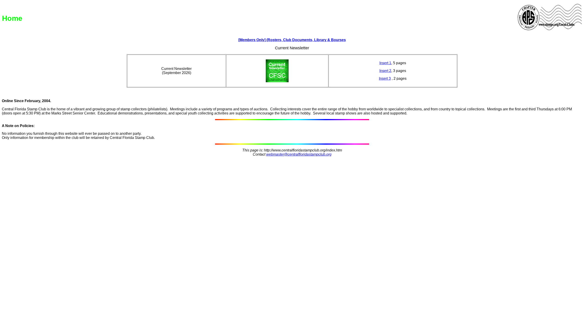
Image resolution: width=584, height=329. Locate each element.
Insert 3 (385, 78)
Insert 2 (385, 71)
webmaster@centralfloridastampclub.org (298, 154)
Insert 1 (385, 63)
